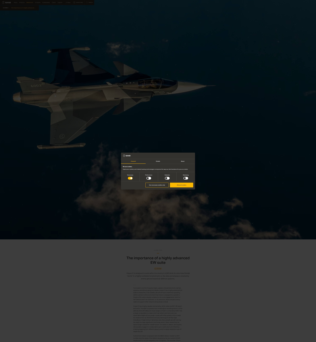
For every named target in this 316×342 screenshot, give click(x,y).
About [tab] (182, 161)
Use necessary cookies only (157, 185)
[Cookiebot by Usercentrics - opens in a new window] (186, 156)
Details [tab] (158, 161)
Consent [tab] (133, 161)
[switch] (148, 178)
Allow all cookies (181, 185)
